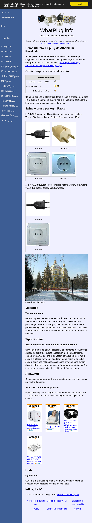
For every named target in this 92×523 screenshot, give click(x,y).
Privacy (36, 509)
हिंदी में (6, 81)
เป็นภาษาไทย (9, 115)
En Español (6, 51)
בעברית (7, 120)
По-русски (8, 91)
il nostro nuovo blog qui (68, 494)
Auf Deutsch (7, 56)
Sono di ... (6, 12)
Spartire (77, 509)
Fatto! (79, 3)
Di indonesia (9, 96)
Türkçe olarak (10, 106)
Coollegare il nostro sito (57, 509)
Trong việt (8, 101)
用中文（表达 (10, 76)
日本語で (7, 86)
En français (9, 71)
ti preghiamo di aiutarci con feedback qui (56, 43)
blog (3, 26)
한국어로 (7, 110)
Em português (10, 66)
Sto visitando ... (8, 17)
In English (6, 46)
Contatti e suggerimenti (57, 501)
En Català (6, 61)
